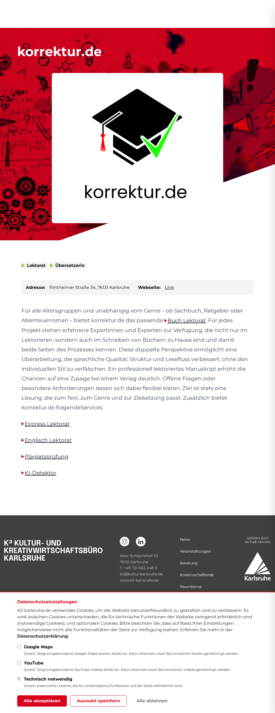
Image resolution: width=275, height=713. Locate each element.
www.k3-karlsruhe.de (139, 580)
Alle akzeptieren (42, 700)
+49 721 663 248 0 (140, 567)
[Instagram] (124, 541)
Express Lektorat (47, 424)
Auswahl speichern (98, 700)
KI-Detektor (40, 473)
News (185, 539)
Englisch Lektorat (48, 440)
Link (169, 287)
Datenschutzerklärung (42, 636)
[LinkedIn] (141, 541)
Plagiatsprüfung (46, 456)
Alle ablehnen (152, 700)
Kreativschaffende (197, 574)
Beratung (189, 563)
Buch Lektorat (187, 320)
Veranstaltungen (195, 551)
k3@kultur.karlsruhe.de (141, 574)
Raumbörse (191, 586)
